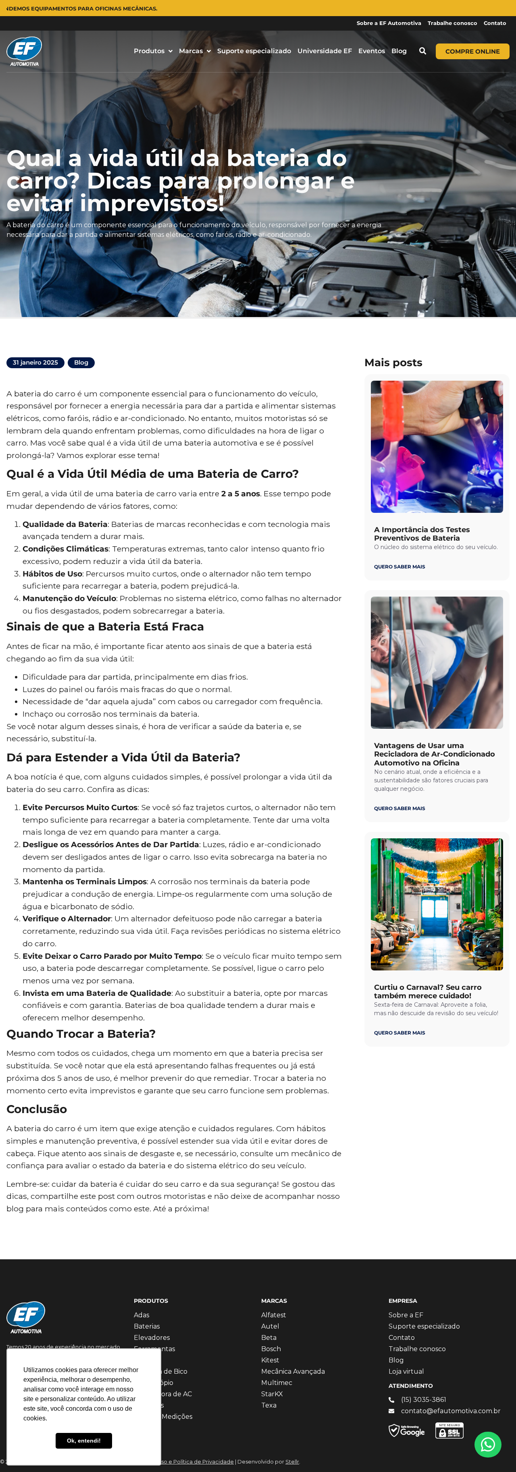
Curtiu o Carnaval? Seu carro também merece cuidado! (428, 992)
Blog (399, 51)
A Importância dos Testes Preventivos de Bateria (422, 534)
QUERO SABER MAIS (399, 567)
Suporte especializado (254, 51)
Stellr (292, 1462)
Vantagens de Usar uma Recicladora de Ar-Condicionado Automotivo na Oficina (434, 754)
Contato (495, 23)
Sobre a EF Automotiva (389, 23)
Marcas (191, 51)
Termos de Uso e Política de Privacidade (181, 1462)
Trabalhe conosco (452, 23)
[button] (422, 51)
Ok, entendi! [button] (84, 1440)
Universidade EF (325, 51)
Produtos (149, 51)
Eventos (371, 51)
